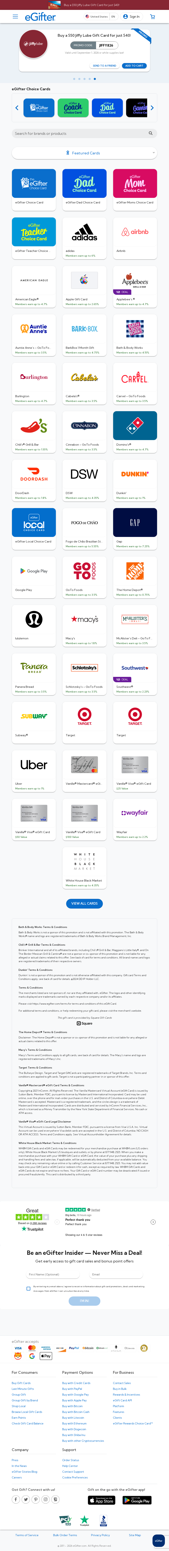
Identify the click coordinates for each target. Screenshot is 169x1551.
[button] (131, 16)
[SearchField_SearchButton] (150, 133)
